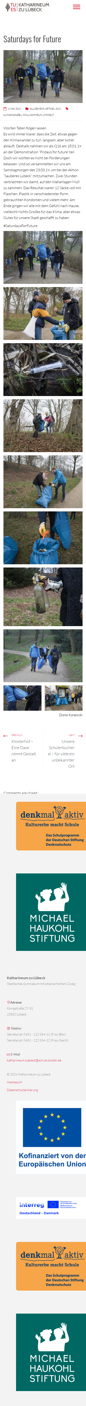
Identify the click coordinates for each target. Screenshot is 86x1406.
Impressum (14, 1082)
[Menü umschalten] (76, 7)
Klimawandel (12, 115)
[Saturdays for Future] (43, 257)
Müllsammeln (32, 115)
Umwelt (48, 115)
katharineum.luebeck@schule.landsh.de (34, 1060)
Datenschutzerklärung (22, 1090)
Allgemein (37, 108)
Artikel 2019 (53, 108)
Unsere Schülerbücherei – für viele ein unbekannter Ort (61, 754)
